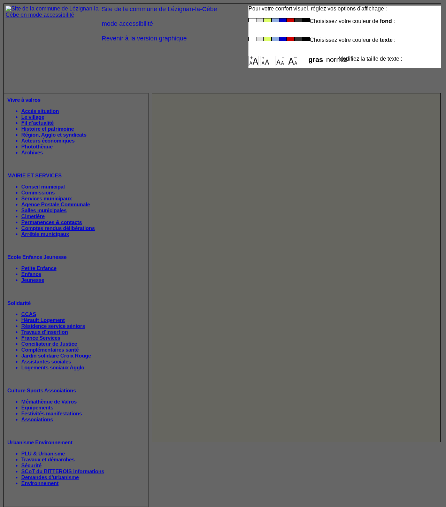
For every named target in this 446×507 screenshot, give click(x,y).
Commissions (38, 192)
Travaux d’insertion (44, 332)
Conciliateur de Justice (49, 344)
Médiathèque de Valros (49, 402)
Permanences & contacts (51, 222)
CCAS (28, 314)
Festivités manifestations (51, 413)
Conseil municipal (43, 187)
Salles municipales (44, 210)
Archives (32, 152)
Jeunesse (32, 280)
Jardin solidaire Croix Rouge (56, 356)
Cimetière (33, 216)
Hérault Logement (43, 320)
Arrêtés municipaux (45, 234)
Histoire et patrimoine (47, 129)
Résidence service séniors (53, 326)
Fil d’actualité (37, 123)
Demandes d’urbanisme (50, 477)
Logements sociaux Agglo (52, 367)
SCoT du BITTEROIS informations (62, 471)
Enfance (31, 274)
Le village (32, 117)
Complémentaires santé (50, 350)
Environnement (40, 483)
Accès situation (40, 111)
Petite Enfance (38, 268)
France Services (40, 338)
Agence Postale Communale (55, 204)
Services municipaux (46, 198)
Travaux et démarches (48, 459)
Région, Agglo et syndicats (53, 135)
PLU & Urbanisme (43, 453)
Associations (37, 419)
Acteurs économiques (48, 141)
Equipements (37, 407)
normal (332, 57)
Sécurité (31, 465)
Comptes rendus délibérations (58, 228)
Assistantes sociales (46, 361)
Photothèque (37, 146)
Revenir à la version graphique (144, 38)
